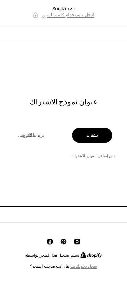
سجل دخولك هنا (83, 266)
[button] (63, 14)
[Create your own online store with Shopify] (91, 255)
